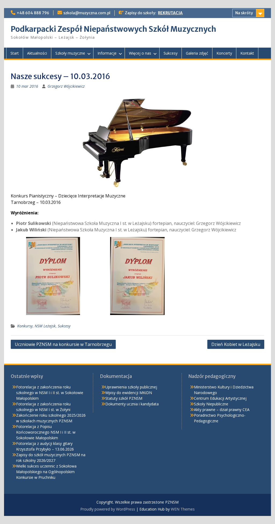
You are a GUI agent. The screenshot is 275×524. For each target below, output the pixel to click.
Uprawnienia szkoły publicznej (131, 387)
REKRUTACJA (170, 12)
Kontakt (247, 53)
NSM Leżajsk (45, 325)
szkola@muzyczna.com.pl (86, 12)
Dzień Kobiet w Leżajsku (235, 344)
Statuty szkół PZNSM (123, 398)
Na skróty (244, 12)
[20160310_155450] (53, 276)
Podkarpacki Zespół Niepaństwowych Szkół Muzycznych (113, 29)
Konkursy (24, 325)
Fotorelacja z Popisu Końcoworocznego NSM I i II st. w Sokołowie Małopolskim (45, 432)
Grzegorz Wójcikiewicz (66, 86)
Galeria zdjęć (197, 53)
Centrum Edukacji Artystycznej (220, 398)
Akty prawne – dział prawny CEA (221, 409)
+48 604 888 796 (33, 12)
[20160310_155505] (137, 276)
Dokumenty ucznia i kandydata (132, 403)
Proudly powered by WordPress (107, 509)
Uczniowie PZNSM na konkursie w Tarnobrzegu (63, 344)
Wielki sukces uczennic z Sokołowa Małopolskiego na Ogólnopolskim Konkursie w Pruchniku (46, 471)
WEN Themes (183, 509)
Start (14, 53)
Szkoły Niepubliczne (211, 403)
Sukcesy (171, 53)
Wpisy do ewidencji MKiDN (128, 392)
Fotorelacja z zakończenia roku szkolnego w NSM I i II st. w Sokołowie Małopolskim (49, 392)
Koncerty (224, 53)
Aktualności (37, 53)
